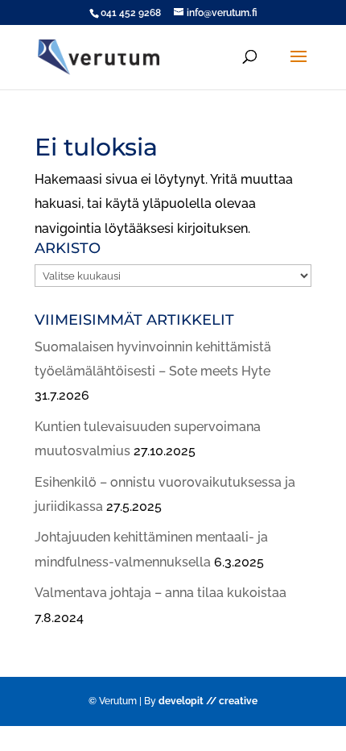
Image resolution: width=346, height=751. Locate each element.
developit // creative (208, 701)
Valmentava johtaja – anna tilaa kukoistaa (160, 592)
